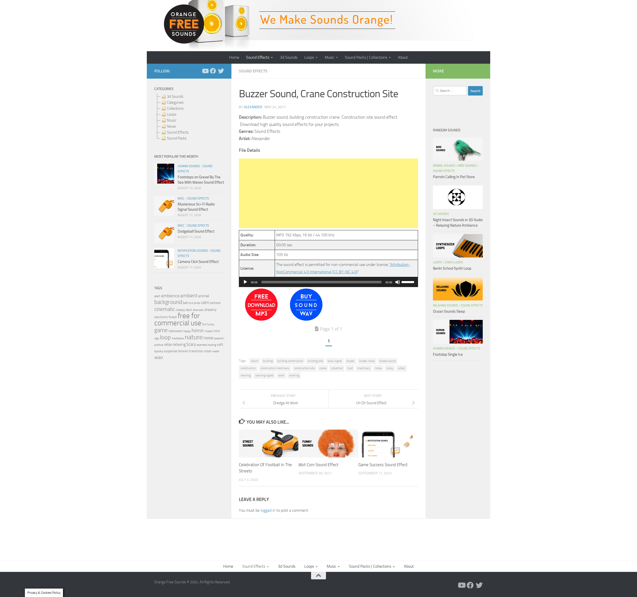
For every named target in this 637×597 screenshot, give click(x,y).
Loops (309, 57)
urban (401, 368)
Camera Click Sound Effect (198, 261)
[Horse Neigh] (306, 319)
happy (187, 331)
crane (322, 368)
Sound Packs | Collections (366, 57)
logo (156, 338)
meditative (178, 338)
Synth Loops (454, 262)
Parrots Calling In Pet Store (454, 177)
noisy (389, 368)
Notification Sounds (193, 250)
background (168, 302)
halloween (175, 331)
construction (248, 368)
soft (220, 345)
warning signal (264, 375)
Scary (191, 344)
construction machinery (275, 368)
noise (378, 368)
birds (197, 303)
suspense (170, 351)
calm (205, 302)
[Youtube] (205, 71)
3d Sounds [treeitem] (175, 96)
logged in (268, 510)
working (294, 375)
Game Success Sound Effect (383, 464)
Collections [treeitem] (175, 108)
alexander (253, 107)
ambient (188, 295)
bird (191, 303)
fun (204, 324)
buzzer (351, 361)
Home (234, 57)
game (161, 330)
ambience (170, 295)
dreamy (210, 309)
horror (198, 330)
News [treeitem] (171, 126)
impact (208, 331)
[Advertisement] (328, 193)
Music (329, 57)
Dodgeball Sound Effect (196, 231)
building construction (290, 361)
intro (216, 331)
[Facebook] (213, 71)
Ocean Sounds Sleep (449, 311)
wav (158, 357)
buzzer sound (387, 361)
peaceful (219, 338)
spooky (158, 351)
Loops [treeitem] (171, 114)
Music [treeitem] (171, 120)
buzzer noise (367, 361)
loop (165, 337)
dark (189, 310)
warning (246, 375)
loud (350, 368)
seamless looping (206, 345)
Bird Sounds (467, 165)
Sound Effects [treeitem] (178, 132)
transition (196, 351)
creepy (180, 310)
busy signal (335, 361)
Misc (181, 198)
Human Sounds (189, 166)
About (403, 57)
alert (157, 296)
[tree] (189, 117)
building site (315, 361)
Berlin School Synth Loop (452, 268)
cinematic (164, 309)
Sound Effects (257, 57)
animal (203, 296)
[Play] (245, 282)
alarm (254, 361)
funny (210, 324)
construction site (304, 368)
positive (158, 345)
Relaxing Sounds (445, 305)
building (268, 361)
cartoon (215, 303)
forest (173, 317)
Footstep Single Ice (448, 354)
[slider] (409, 281)
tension (183, 351)
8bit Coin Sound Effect (318, 464)
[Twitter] (221, 71)
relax (168, 344)
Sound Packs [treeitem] (177, 138)
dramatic (198, 310)
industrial (337, 368)
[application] (328, 282)
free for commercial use (177, 319)
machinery (363, 368)
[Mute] (397, 282)
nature (194, 337)
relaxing (179, 344)
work (281, 375)
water (215, 351)
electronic (161, 317)
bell (185, 303)
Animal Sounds (444, 165)
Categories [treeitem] (175, 102)
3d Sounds (288, 57)
